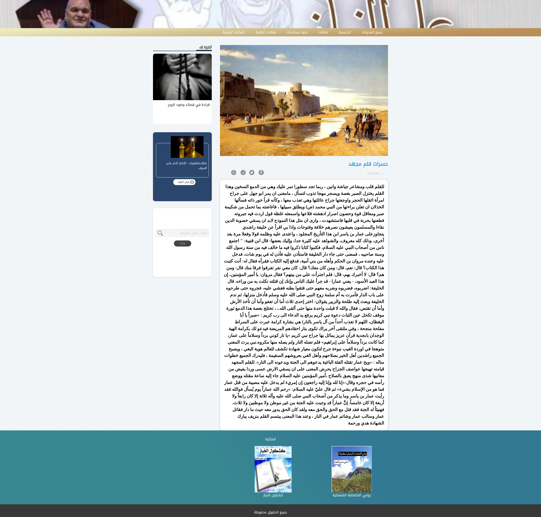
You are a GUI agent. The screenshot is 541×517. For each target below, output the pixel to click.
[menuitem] (372, 32)
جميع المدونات (372, 32)
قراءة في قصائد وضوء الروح (189, 104)
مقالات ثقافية (265, 32)
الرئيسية (345, 32)
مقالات (323, 32)
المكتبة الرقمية (233, 32)
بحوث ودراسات (297, 32)
